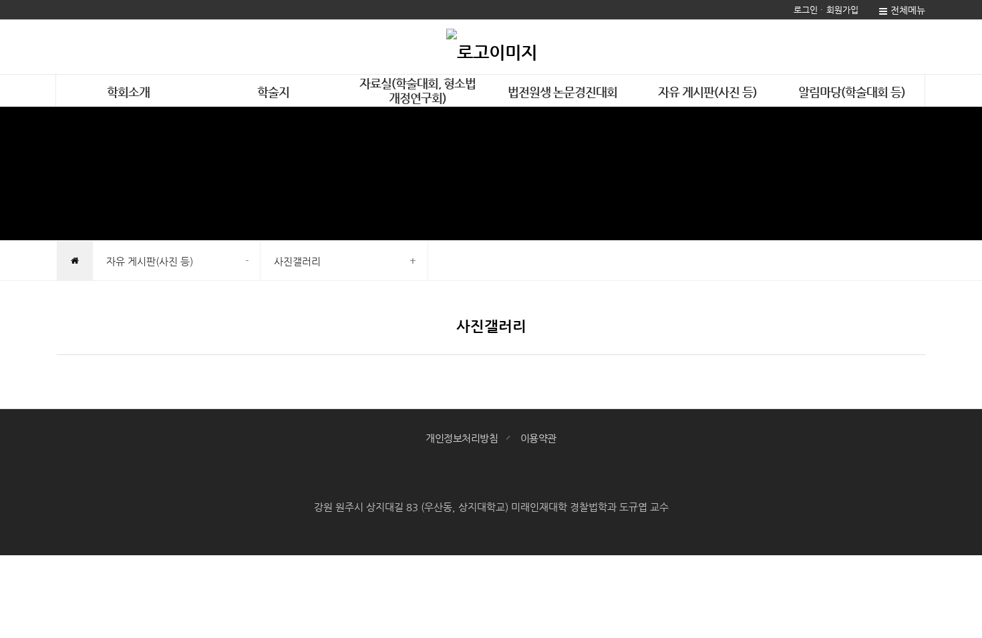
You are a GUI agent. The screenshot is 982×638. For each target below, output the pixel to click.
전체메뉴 (907, 10)
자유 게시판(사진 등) (707, 92)
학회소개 (128, 92)
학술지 (273, 92)
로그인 (806, 10)
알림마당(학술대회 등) (851, 92)
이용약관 (538, 438)
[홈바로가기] (491, 47)
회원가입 (842, 10)
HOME (74, 262)
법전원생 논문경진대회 (562, 92)
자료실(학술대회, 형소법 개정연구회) (417, 90)
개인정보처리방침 (462, 438)
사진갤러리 (297, 261)
